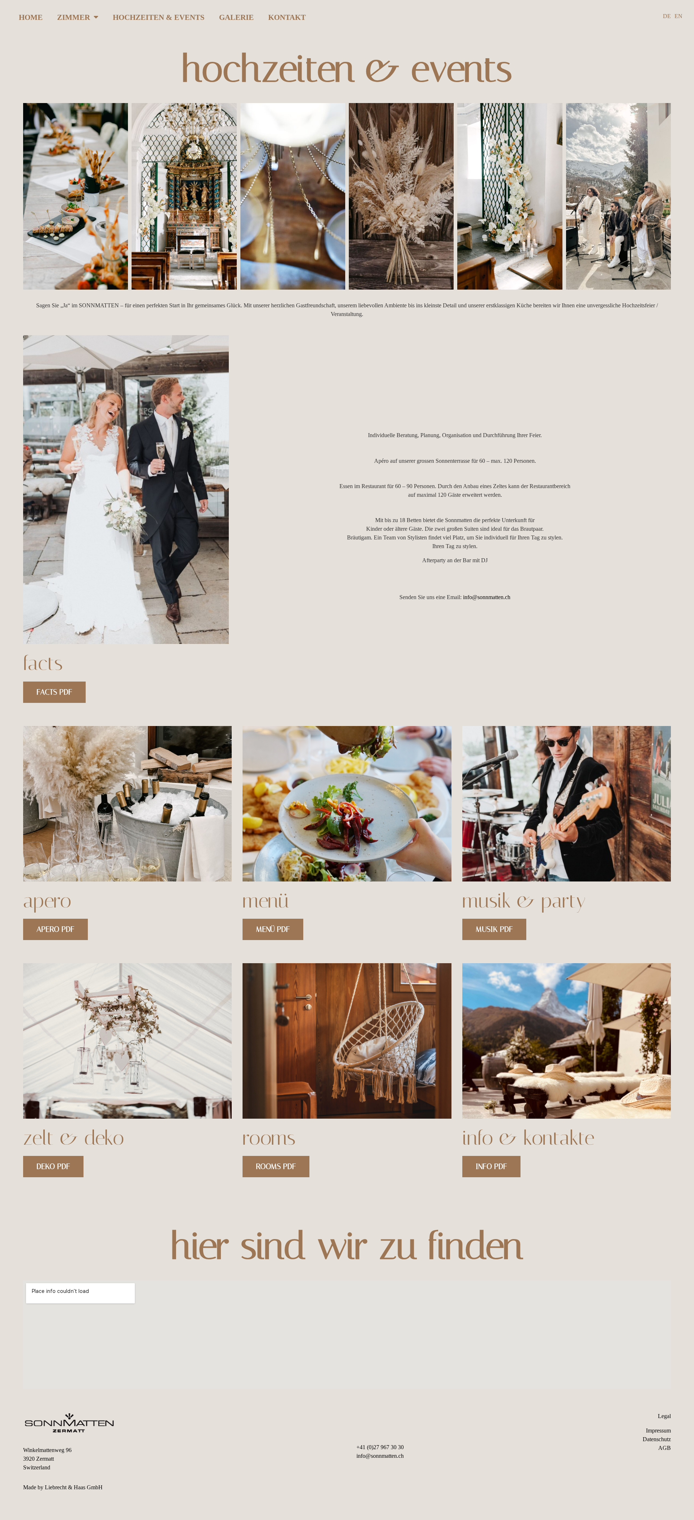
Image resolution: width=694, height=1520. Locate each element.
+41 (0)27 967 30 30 (380, 1447)
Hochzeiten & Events (159, 17)
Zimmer (73, 17)
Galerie (236, 17)
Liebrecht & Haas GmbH (74, 1487)
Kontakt (287, 17)
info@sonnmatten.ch (486, 597)
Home (31, 17)
